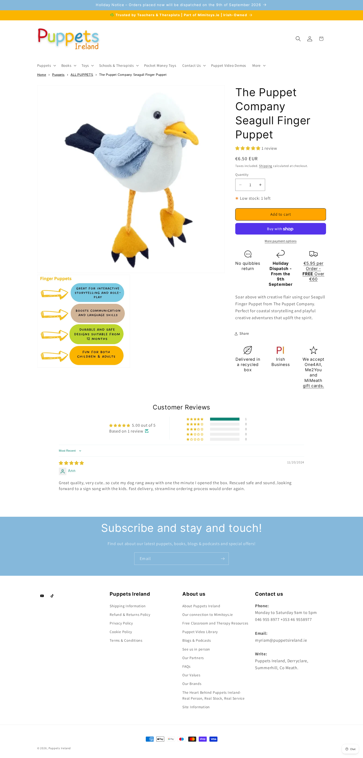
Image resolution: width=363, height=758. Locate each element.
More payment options (281, 241)
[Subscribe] (223, 558)
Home (41, 74)
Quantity (241, 174)
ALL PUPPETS (82, 74)
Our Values (191, 675)
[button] (46, 65)
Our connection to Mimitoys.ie (207, 614)
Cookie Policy (121, 631)
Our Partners (193, 657)
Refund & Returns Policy (130, 614)
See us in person (196, 649)
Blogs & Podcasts (196, 640)
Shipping (265, 166)
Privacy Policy (121, 623)
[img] (71, 463)
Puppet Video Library (200, 631)
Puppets (58, 74)
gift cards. (313, 385)
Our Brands (191, 683)
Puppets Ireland (60, 748)
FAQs (186, 666)
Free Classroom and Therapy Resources (215, 623)
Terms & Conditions (126, 640)
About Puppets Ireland (201, 605)
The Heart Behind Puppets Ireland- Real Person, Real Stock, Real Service (213, 695)
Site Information (196, 706)
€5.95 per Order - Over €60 (313, 271)
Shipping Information (128, 605)
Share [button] (244, 333)
